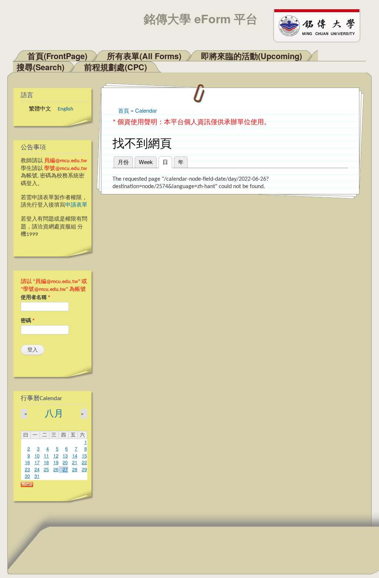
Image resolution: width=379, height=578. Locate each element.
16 (27, 462)
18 (46, 462)
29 (84, 469)
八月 (54, 414)
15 (84, 455)
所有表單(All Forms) (144, 56)
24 (37, 469)
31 (37, 476)
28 (74, 469)
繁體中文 (40, 109)
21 (74, 462)
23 (27, 469)
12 (55, 455)
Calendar (146, 110)
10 (37, 455)
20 (65, 462)
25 (46, 469)
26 (55, 469)
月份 (123, 162)
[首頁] (320, 25)
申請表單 (76, 205)
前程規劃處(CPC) (115, 67)
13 (65, 455)
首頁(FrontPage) (57, 56)
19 (55, 462)
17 (37, 462)
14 (74, 455)
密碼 (28, 321)
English (65, 109)
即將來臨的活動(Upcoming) (251, 56)
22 (84, 462)
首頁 (123, 110)
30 (27, 476)
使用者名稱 (35, 297)
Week (145, 162)
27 (65, 469)
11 (46, 455)
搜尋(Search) (40, 67)
